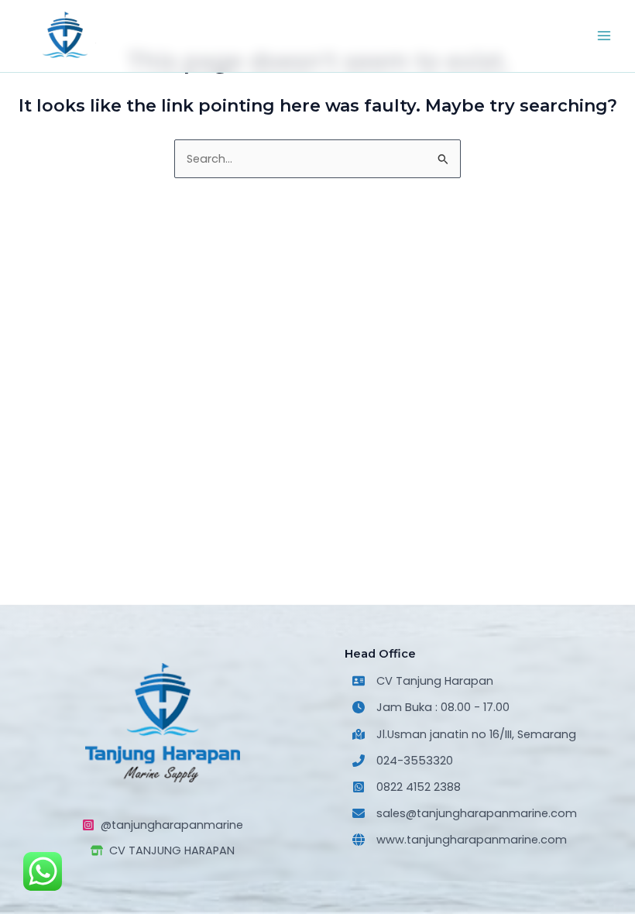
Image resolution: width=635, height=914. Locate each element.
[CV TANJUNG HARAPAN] (163, 850)
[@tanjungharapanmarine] (162, 825)
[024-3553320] (402, 760)
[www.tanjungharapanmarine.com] (459, 839)
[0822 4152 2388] (406, 787)
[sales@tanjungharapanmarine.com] (464, 813)
